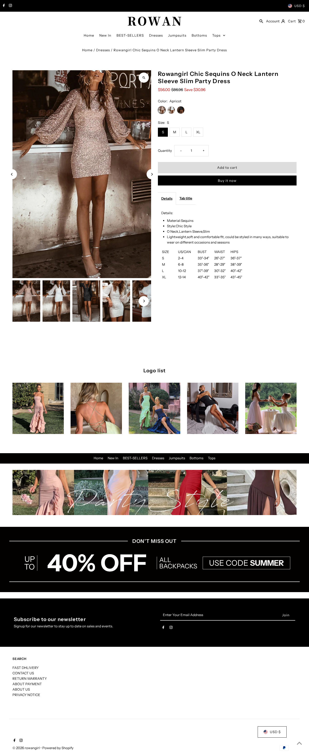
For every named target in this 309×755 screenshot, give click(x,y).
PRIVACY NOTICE (26, 695)
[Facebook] (3, 5)
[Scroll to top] (299, 743)
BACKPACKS (178, 566)
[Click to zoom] (144, 78)
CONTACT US (23, 673)
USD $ (299, 6)
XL (198, 132)
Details (166, 198)
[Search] (261, 21)
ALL (165, 560)
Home (89, 35)
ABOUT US (21, 689)
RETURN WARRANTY (29, 678)
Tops (216, 35)
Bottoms (199, 35)
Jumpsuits (177, 35)
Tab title (185, 198)
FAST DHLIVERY (25, 668)
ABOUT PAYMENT (27, 684)
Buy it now (227, 180)
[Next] (152, 174)
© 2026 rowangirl (26, 748)
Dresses (156, 35)
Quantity (165, 150)
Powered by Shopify (58, 748)
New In (105, 35)
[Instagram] (10, 5)
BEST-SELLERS (130, 35)
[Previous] (12, 174)
